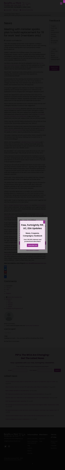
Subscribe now (32, 245)
